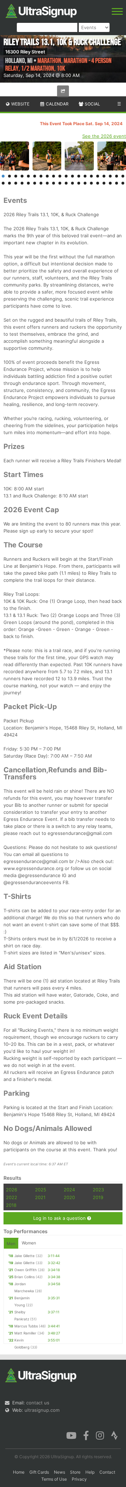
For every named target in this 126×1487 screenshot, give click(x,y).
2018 (11, 1205)
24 (22, 183)
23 (15, 183)
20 (122, 176)
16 (97, 176)
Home (18, 1472)
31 (66, 183)
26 (34, 183)
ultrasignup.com (41, 1410)
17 (104, 176)
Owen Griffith (25, 1270)
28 (47, 183)
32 (72, 183)
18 (110, 176)
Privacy (79, 1479)
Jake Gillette (24, 1256)
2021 (40, 1197)
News (59, 1472)
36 (97, 183)
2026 (11, 1189)
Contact (107, 1472)
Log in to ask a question (60, 1218)
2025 (40, 1189)
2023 (98, 1189)
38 (110, 183)
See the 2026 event (104, 136)
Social (92, 104)
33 (78, 183)
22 (9, 183)
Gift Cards (39, 1472)
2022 (11, 1197)
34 (85, 183)
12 (72, 176)
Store (75, 1472)
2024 (69, 1189)
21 (3, 183)
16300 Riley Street (25, 51)
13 (78, 176)
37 (104, 183)
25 (28, 183)
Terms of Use (54, 1479)
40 (122, 183)
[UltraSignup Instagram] (100, 1434)
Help (89, 1472)
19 (116, 176)
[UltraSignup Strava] (114, 1434)
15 (91, 176)
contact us (37, 1402)
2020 (69, 1197)
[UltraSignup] (41, 10)
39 (116, 183)
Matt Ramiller (25, 1333)
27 (41, 183)
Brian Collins (24, 1277)
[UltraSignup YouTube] (71, 1434)
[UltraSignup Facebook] (86, 1434)
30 (59, 183)
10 (59, 176)
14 (85, 176)
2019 (98, 1197)
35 (91, 183)
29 (53, 183)
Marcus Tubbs (26, 1326)
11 (66, 176)
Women (29, 1242)
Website (19, 104)
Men (11, 1243)
